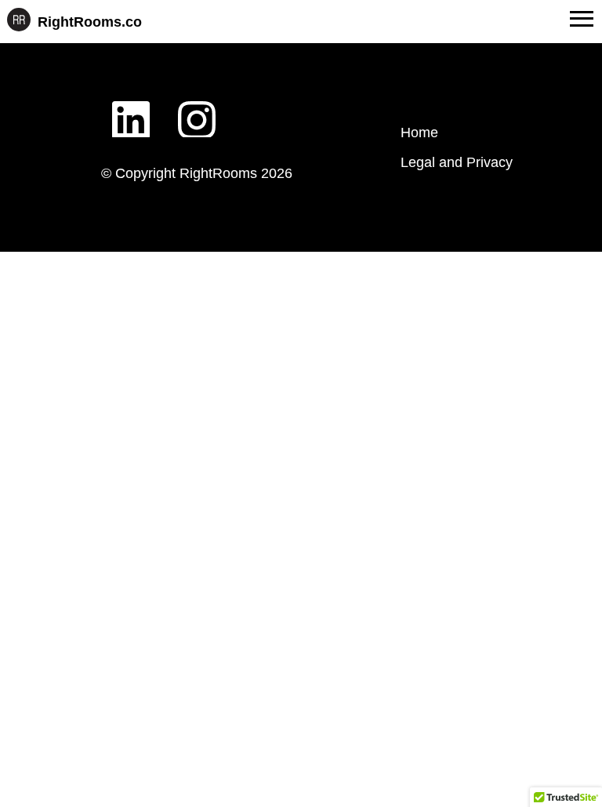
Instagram (197, 107)
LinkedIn (131, 107)
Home (419, 132)
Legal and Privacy (457, 162)
